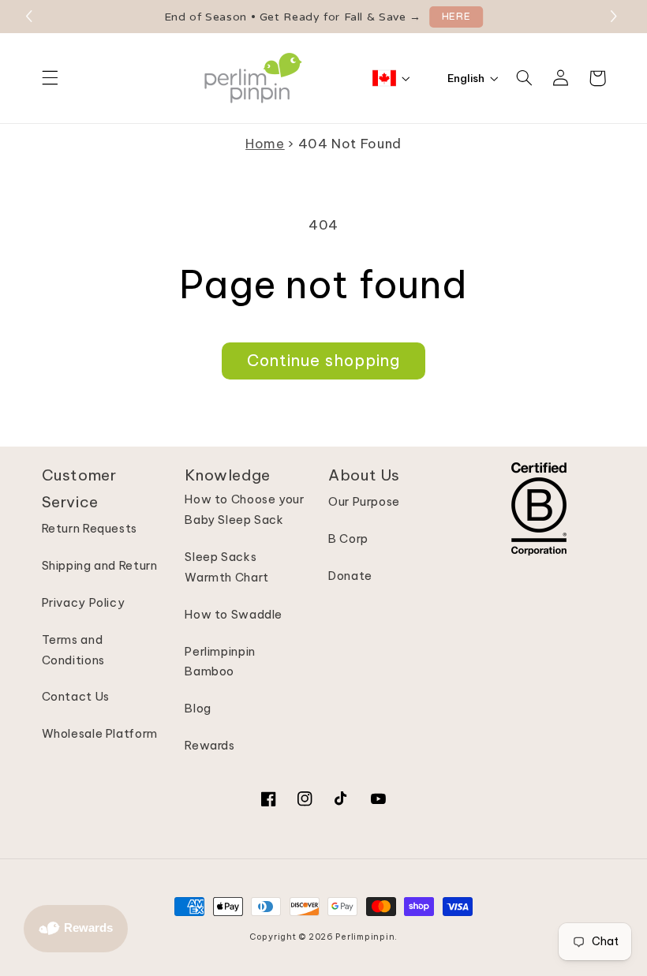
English (465, 78)
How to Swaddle (233, 614)
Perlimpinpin (365, 936)
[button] (616, 16)
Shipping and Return (100, 565)
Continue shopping (324, 360)
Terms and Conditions (73, 649)
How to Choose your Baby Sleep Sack (244, 509)
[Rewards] (76, 928)
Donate (350, 575)
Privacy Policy (83, 602)
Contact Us (76, 696)
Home (265, 143)
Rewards (209, 745)
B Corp (348, 538)
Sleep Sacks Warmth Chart (227, 567)
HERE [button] (456, 16)
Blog (198, 708)
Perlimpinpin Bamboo (220, 661)
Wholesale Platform (100, 733)
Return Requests (89, 528)
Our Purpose (364, 501)
